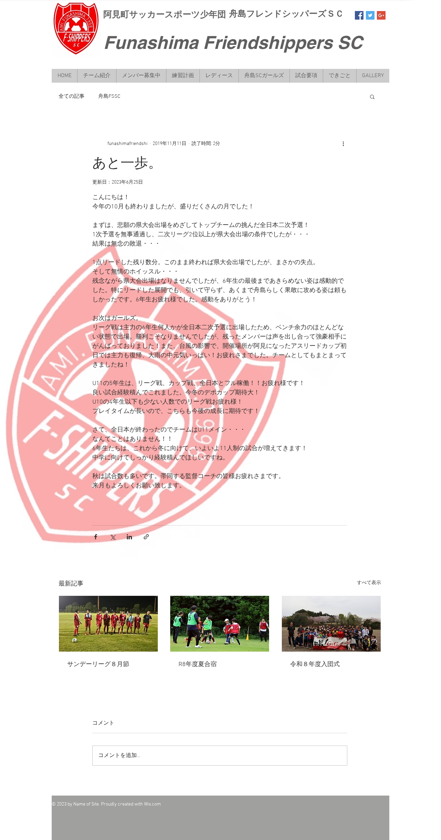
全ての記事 (71, 96)
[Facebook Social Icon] (359, 15)
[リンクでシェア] (146, 536)
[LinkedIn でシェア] (129, 536)
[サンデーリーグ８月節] (108, 624)
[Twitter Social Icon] (370, 15)
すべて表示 (369, 583)
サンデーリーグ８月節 (98, 664)
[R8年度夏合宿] (219, 624)
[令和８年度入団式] (331, 624)
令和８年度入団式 (315, 664)
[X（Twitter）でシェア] (112, 536)
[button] (372, 96)
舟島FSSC (109, 96)
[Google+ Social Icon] (381, 15)
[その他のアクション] (343, 143)
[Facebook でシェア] (95, 536)
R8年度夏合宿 (197, 664)
